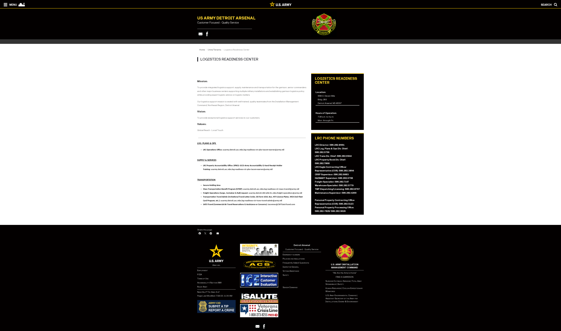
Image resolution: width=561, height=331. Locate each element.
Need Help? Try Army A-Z (208, 292)
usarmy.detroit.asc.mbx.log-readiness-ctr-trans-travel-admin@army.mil (251, 201)
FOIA (199, 274)
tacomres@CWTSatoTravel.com (281, 204)
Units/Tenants (214, 50)
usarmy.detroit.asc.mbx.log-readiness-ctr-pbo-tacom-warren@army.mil (253, 150)
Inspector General (291, 267)
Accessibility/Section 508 (209, 282)
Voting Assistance (291, 271)
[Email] (200, 34)
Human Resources (333, 288)
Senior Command (290, 287)
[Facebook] (207, 34)
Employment (202, 270)
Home (202, 50)
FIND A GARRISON (344, 277)
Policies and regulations (294, 258)
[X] (205, 233)
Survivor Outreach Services (337, 281)
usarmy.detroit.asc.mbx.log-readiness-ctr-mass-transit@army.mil (271, 189)
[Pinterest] (210, 233)
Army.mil (216, 265)
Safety (286, 275)
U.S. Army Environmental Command (340, 295)
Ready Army (202, 287)
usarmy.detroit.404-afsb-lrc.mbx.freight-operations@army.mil (275, 193)
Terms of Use (202, 278)
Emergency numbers (291, 254)
